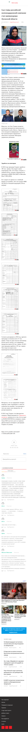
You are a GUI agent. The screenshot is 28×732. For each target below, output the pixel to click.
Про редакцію (5, 699)
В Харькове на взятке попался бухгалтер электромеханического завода (14, 653)
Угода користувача (6, 710)
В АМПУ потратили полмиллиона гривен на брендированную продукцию (14, 682)
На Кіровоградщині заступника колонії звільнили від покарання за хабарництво (13, 643)
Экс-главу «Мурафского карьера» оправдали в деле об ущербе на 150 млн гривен (14, 663)
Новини (3, 716)
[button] (25, 3)
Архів (2, 724)
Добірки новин (5, 713)
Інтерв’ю (3, 721)
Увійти (24, 453)
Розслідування (5, 718)
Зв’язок (3, 702)
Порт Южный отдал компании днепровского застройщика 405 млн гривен (13, 672)
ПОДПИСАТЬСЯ (13, 632)
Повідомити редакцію (7, 705)
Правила (3, 707)
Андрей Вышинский (14, 22)
